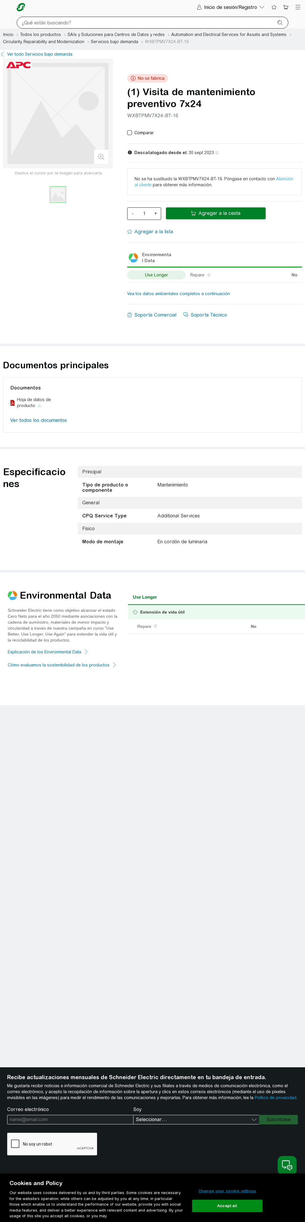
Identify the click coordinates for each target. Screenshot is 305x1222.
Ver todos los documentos (38, 420)
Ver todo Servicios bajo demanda (39, 54)
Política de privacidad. (276, 1097)
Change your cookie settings (227, 1191)
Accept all (227, 1206)
